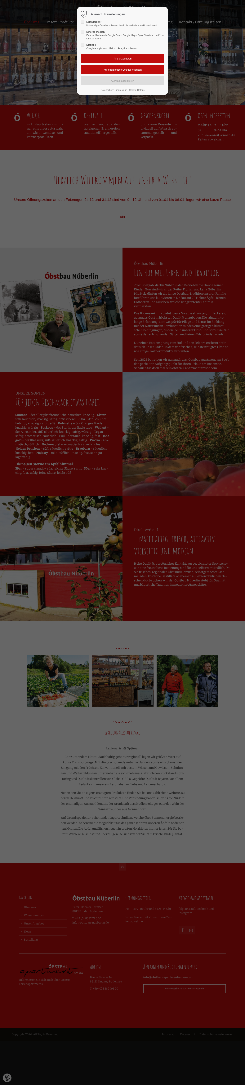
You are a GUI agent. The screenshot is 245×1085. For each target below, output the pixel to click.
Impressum (121, 90)
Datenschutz (107, 90)
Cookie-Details (137, 90)
